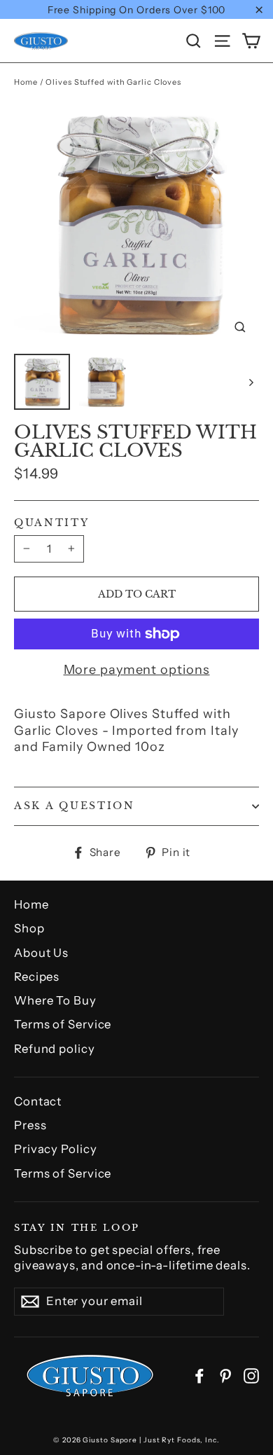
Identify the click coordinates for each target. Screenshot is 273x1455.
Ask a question (74, 806)
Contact (38, 1101)
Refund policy (54, 1049)
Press (30, 1125)
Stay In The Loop (77, 1227)
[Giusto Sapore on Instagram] (251, 1375)
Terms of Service (62, 1024)
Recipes (36, 977)
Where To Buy (55, 1000)
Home (26, 82)
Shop (29, 928)
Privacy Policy (55, 1149)
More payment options (137, 669)
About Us (41, 953)
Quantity (52, 523)
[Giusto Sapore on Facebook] (199, 1375)
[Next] (250, 382)
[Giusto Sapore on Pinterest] (225, 1375)
